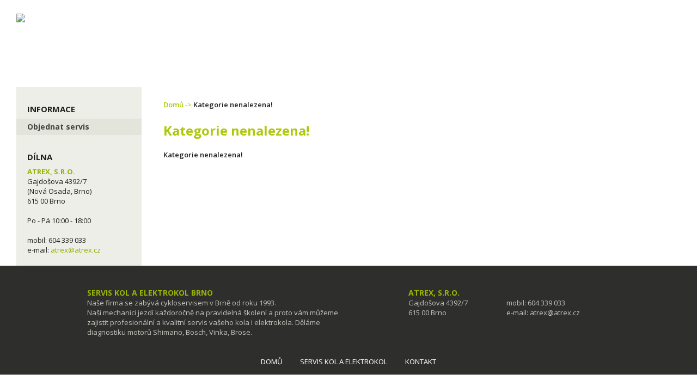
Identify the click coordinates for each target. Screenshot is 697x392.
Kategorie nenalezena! (233, 104)
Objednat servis (58, 126)
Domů (173, 104)
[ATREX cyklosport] (114, 11)
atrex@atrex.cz (76, 250)
